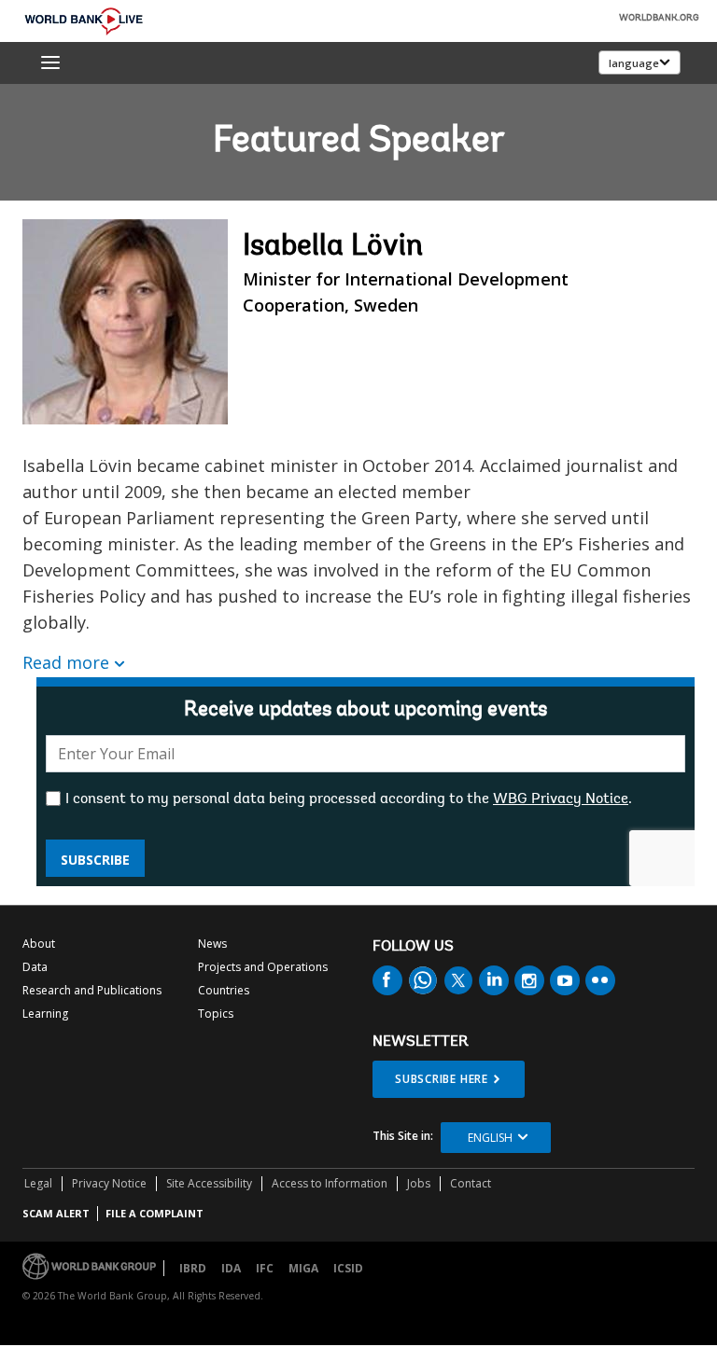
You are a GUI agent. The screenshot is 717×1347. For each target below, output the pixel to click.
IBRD (192, 1268)
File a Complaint (154, 1213)
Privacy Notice (109, 1183)
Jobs (418, 1183)
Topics (215, 1013)
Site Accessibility (209, 1183)
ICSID (348, 1268)
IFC (265, 1268)
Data (35, 967)
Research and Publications (92, 990)
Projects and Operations (263, 967)
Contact (470, 1183)
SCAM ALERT (56, 1213)
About (38, 943)
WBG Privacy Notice (560, 799)
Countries (223, 990)
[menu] (50, 62)
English (490, 1138)
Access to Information (329, 1183)
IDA (231, 1268)
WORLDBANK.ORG (659, 18)
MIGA (303, 1268)
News (212, 943)
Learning (45, 1013)
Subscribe (95, 859)
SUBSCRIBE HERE (441, 1079)
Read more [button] (65, 662)
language (634, 63)
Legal (38, 1183)
